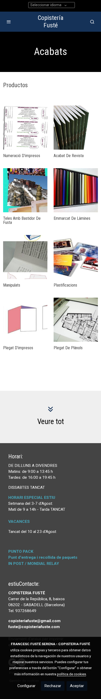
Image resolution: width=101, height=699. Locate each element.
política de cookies (71, 674)
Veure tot (50, 421)
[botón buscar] (92, 21)
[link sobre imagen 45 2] (76, 190)
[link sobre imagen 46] (25, 190)
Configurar (26, 686)
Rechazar (52, 686)
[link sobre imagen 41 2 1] (76, 320)
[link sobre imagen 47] (76, 127)
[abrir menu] (8, 21)
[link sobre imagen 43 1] (76, 257)
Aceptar (77, 686)
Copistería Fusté (50, 21)
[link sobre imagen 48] (25, 127)
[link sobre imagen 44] (25, 257)
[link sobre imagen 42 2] (25, 320)
